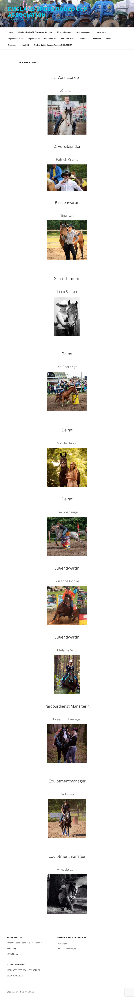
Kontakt (25, 45)
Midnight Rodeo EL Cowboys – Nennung (35, 32)
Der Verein (48, 38)
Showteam (96, 38)
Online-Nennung (83, 32)
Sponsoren (12, 45)
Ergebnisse (32, 38)
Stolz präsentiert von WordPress (20, 992)
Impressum (62, 944)
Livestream (101, 32)
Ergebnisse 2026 (15, 38)
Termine (82, 38)
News (108, 38)
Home (10, 32)
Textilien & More (67, 38)
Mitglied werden (64, 32)
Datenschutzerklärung (66, 949)
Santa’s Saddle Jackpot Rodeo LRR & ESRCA (53, 45)
